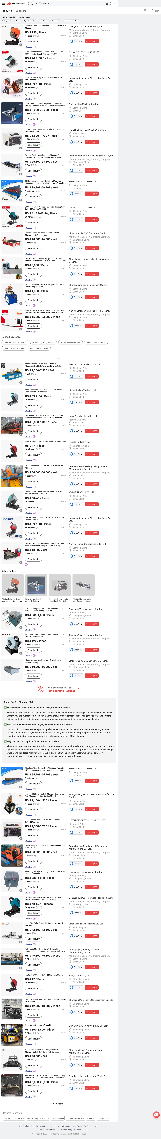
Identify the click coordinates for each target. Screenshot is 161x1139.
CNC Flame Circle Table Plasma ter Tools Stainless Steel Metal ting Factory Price (44, 416)
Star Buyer (77, 1126)
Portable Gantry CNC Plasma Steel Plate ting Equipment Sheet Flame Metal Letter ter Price (45, 1076)
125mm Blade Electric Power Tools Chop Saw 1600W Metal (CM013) (44, 53)
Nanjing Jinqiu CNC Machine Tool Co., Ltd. (89, 310)
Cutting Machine (7, 21)
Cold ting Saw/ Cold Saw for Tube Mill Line (45, 846)
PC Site (87, 1126)
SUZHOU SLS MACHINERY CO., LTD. (86, 181)
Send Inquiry (34, 41)
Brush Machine (10, 342)
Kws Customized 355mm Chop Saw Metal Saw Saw (44, 635)
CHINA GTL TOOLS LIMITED (82, 207)
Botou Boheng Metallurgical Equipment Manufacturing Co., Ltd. (88, 467)
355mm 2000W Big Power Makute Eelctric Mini (44, 78)
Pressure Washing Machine (34, 342)
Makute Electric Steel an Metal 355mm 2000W (44, 518)
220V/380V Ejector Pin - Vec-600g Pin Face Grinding (44, 609)
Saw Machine (102, 1118)
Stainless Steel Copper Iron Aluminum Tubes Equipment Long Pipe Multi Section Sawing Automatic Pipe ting (45, 769)
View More (57, 1103)
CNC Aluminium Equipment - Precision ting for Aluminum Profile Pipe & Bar (45, 259)
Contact (77, 1129)
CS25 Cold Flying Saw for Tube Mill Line (44, 467)
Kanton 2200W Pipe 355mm (44, 975)
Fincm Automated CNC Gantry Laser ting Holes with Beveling (43, 1051)
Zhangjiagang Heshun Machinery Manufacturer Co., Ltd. (92, 260)
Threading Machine (59, 342)
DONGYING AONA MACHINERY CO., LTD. (88, 1025)
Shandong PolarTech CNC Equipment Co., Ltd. (91, 999)
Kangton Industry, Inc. (79, 441)
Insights (95, 1126)
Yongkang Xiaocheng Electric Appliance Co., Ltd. (90, 79)
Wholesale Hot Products (61, 1126)
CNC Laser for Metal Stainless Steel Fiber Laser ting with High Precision (44, 544)
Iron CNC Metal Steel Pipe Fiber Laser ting (45, 1000)
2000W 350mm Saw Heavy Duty (45, 441)
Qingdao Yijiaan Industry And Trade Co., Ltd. (90, 1076)
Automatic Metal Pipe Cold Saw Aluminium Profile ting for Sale (43, 365)
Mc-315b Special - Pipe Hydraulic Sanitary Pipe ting (45, 285)
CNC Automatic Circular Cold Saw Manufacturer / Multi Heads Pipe (45, 182)
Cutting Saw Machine (75, 1118)
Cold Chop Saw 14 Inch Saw (45, 27)
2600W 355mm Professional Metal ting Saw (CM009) (45, 208)
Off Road (91, 1118)
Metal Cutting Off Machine (38, 1118)
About (39, 1129)
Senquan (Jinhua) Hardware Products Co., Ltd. (91, 897)
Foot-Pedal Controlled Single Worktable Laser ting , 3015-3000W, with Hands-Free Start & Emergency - (45, 104)
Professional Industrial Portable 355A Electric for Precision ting (44, 898)
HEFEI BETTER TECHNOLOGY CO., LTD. (87, 129)
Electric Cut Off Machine (14, 1118)
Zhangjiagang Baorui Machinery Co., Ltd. (88, 284)
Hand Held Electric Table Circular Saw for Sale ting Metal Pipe (45, 795)
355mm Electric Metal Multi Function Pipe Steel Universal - (44, 391)
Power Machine (56, 21)
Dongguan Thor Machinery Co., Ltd (85, 609)
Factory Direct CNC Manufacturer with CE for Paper (42, 234)
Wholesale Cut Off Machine (84, 342)
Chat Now (78, 41)
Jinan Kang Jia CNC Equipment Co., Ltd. (88, 233)
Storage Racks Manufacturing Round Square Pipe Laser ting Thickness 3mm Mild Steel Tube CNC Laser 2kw (44, 156)
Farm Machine (58, 1118)
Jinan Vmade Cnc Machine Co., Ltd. (86, 923)
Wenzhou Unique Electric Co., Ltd (85, 364)
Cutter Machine (43, 21)
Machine (18, 21)
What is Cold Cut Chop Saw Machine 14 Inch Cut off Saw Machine (12, 600)
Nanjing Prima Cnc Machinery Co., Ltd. (87, 543)
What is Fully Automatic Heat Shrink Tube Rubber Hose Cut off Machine (59, 600)
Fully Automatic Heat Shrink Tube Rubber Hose (44, 130)
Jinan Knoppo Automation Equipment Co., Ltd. (91, 155)
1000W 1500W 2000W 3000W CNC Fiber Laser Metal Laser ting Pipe (44, 311)
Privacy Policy (66, 1129)
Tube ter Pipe (39, 1025)
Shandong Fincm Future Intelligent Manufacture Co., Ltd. (86, 1051)
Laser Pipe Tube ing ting (44, 924)
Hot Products (24, 1126)
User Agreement (51, 1129)
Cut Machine (107, 342)
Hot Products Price (41, 1126)
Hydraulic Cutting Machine (72, 21)
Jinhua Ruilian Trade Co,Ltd (82, 390)
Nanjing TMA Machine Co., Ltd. (84, 103)
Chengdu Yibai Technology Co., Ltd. (86, 26)
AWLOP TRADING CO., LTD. (82, 492)
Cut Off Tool (9, 348)
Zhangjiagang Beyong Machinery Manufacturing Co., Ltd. (85, 951)
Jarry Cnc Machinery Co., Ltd (83, 416)
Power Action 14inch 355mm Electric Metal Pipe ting (43, 493)
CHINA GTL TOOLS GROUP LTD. (84, 52)
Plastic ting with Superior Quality (44, 661)
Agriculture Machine (30, 21)
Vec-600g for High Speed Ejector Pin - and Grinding (45, 872)
